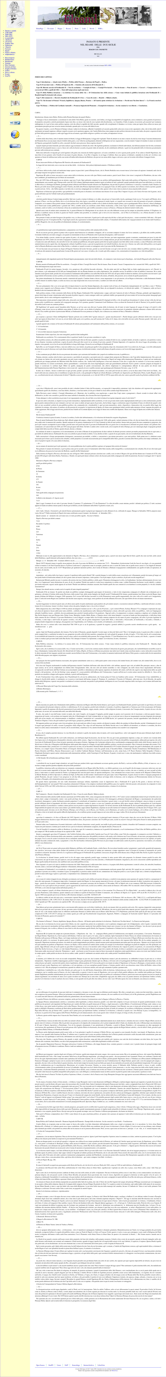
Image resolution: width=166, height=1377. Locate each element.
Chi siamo (50, 28)
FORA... (100, 28)
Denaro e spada (10, 31)
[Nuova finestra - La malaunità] (15, 106)
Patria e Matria (10, 53)
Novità (92, 28)
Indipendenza (9, 54)
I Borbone (8, 40)
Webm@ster (115, 1370)
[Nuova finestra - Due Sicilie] (15, 95)
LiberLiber (101, 1365)
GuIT (66, 1365)
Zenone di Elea (10, 67)
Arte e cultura (9, 72)
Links (84, 28)
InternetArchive (89, 1365)
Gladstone (8, 45)
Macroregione (9, 58)
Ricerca (68, 28)
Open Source (40, 1365)
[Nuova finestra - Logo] (16, 27)
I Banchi (8, 47)
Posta (76, 28)
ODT (105, 65)
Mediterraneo (9, 60)
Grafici (7, 70)
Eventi (7, 74)
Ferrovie (8, 49)
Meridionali (9, 61)
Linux (59, 1365)
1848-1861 (8, 34)
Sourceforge (76, 1365)
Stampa (7, 63)
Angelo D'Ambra (10, 69)
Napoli (7, 51)
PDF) (110, 65)
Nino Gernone (10, 65)
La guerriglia (9, 38)
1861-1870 (8, 36)
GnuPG (7, 76)
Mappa (60, 28)
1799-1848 (8, 32)
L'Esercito (8, 42)
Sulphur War (9, 43)
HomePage (39, 28)
